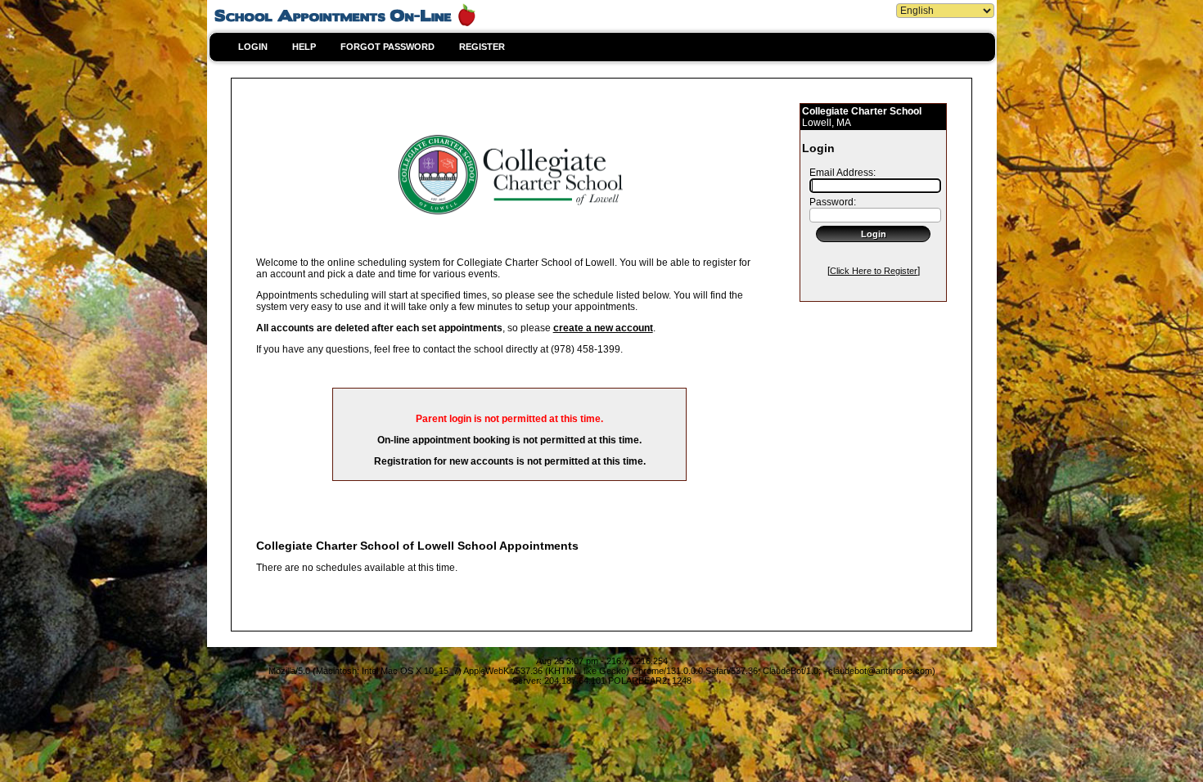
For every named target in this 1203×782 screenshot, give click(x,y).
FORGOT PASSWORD (387, 47)
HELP (304, 47)
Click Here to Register (873, 271)
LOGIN (253, 47)
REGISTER (482, 47)
